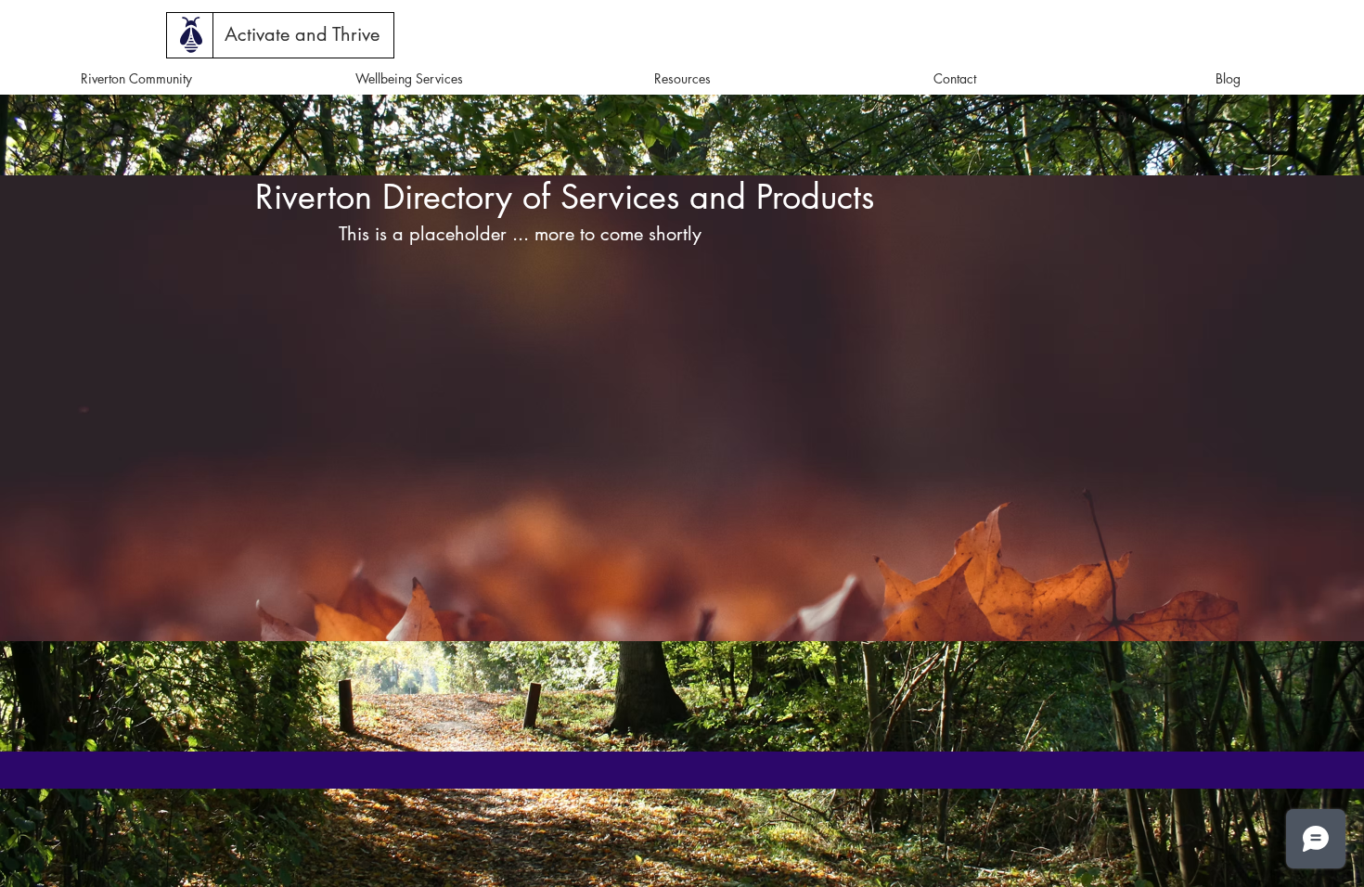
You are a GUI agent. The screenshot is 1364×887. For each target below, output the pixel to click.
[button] (302, 34)
